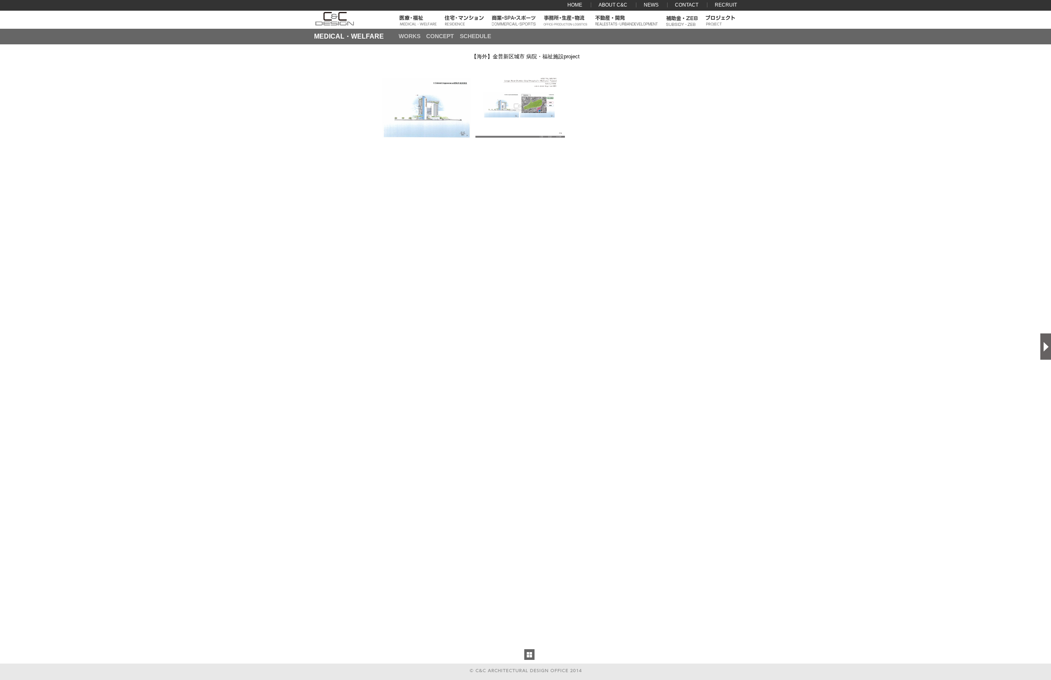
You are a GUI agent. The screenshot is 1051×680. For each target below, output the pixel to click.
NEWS (651, 5)
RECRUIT (726, 5)
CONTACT (686, 5)
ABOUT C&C (613, 5)
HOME (574, 5)
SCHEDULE (475, 36)
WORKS (409, 36)
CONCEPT (440, 36)
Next (1045, 346)
